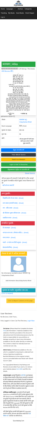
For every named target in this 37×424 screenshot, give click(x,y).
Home (3, 9)
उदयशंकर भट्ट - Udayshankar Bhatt (25, 120)
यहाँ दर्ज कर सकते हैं (8, 185)
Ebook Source (30, 173)
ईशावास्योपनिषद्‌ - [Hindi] (10, 247)
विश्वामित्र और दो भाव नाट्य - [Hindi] (13, 198)
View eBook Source (18, 154)
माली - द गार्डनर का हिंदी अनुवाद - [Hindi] (15, 242)
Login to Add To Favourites (19, 164)
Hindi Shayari (29, 13)
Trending (4, 13)
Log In (3, 17)
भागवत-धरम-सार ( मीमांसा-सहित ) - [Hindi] (15, 232)
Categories (28, 9)
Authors (20, 9)
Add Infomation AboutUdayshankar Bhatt (18, 281)
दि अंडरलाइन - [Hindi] (9, 228)
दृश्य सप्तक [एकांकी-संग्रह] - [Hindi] (13, 203)
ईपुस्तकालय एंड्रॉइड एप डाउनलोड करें (18, 169)
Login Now (31, 321)
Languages (9, 9)
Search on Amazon (18, 159)
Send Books (20, 13)
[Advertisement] (18, 38)
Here (4, 331)
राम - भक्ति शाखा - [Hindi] (10, 208)
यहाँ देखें (23, 375)
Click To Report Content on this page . (20, 301)
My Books (11, 13)
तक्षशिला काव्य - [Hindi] (10, 218)
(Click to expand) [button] (7, 293)
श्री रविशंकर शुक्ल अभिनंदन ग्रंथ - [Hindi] (14, 213)
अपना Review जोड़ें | (7, 71)
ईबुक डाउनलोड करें (18, 150)
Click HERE (19, 369)
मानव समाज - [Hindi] (9, 237)
